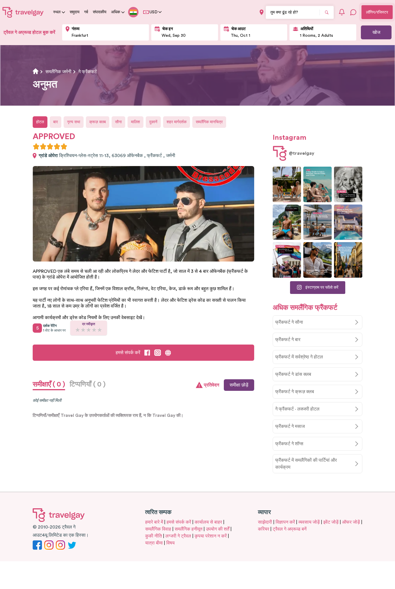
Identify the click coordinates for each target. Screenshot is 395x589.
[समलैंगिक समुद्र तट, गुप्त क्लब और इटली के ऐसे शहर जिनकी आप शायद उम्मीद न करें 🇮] (317, 184)
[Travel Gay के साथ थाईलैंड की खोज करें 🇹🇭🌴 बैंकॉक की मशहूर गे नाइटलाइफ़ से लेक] (287, 222)
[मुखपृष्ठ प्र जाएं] (23, 12)
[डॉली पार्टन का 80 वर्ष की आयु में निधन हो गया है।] (348, 184)
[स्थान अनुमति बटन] (261, 12)
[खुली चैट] (353, 12)
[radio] (36, 146)
